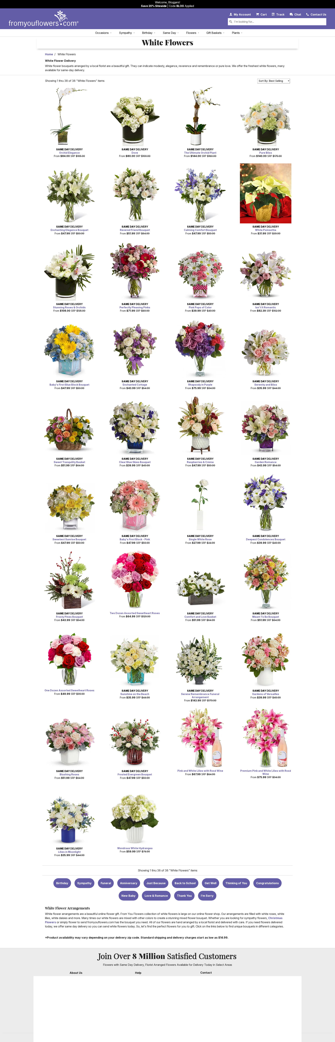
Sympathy (125, 33)
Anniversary (128, 883)
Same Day (169, 33)
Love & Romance (156, 895)
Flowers (191, 33)
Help (138, 973)
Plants (236, 33)
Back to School (185, 883)
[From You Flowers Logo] (44, 18)
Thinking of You (236, 883)
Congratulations (267, 883)
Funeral (106, 883)
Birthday (147, 33)
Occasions (102, 33)
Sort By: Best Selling (271, 80)
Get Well (210, 883)
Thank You (184, 895)
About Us (76, 973)
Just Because (156, 883)
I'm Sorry (207, 895)
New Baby (128, 895)
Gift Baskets (214, 33)
